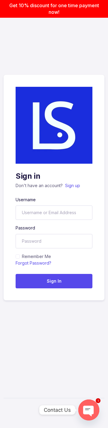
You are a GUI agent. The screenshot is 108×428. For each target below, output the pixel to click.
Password (25, 227)
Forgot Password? (33, 263)
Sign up (72, 185)
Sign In (54, 281)
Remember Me (36, 256)
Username (26, 199)
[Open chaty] (88, 409)
